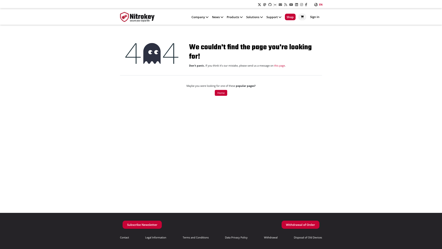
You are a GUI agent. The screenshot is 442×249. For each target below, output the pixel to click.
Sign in (314, 17)
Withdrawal (271, 237)
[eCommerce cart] (302, 16)
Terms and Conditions (196, 237)
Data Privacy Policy (236, 237)
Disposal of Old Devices (308, 237)
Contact (124, 237)
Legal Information (155, 237)
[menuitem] (200, 17)
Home (221, 93)
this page (279, 65)
